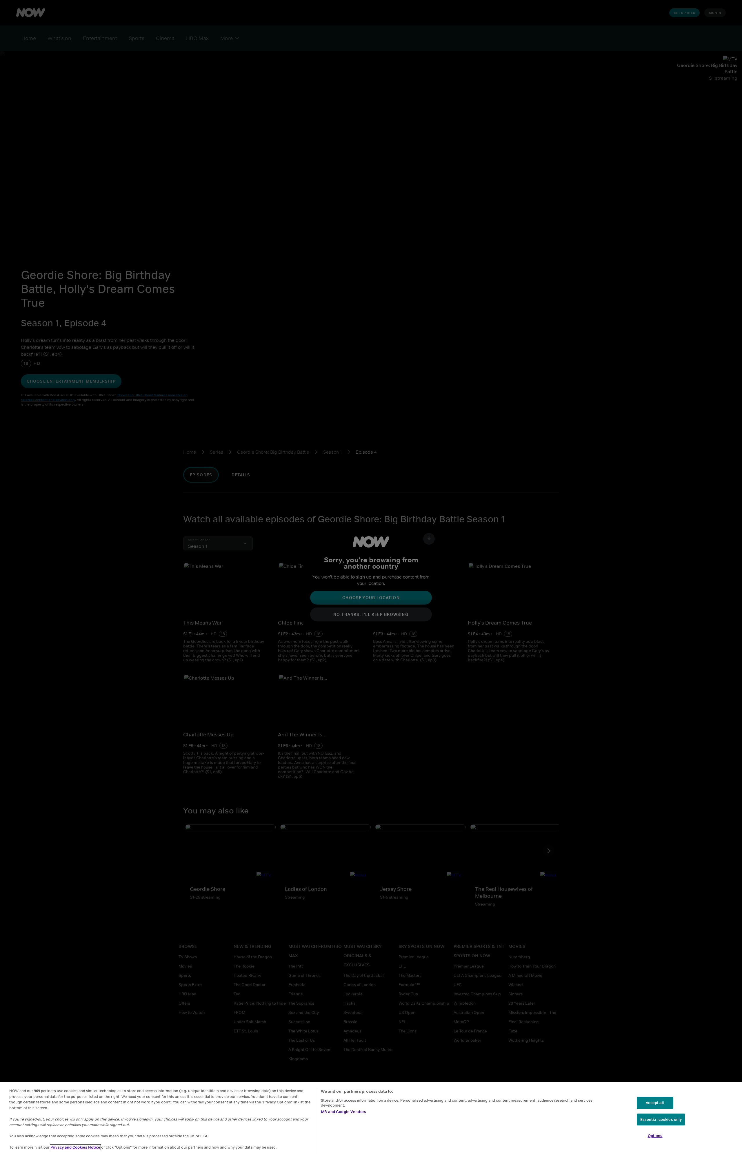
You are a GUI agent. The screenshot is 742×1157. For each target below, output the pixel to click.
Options (655, 1135)
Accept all (655, 1102)
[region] (371, 1119)
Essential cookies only (661, 1119)
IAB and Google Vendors (343, 1111)
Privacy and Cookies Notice (75, 1147)
